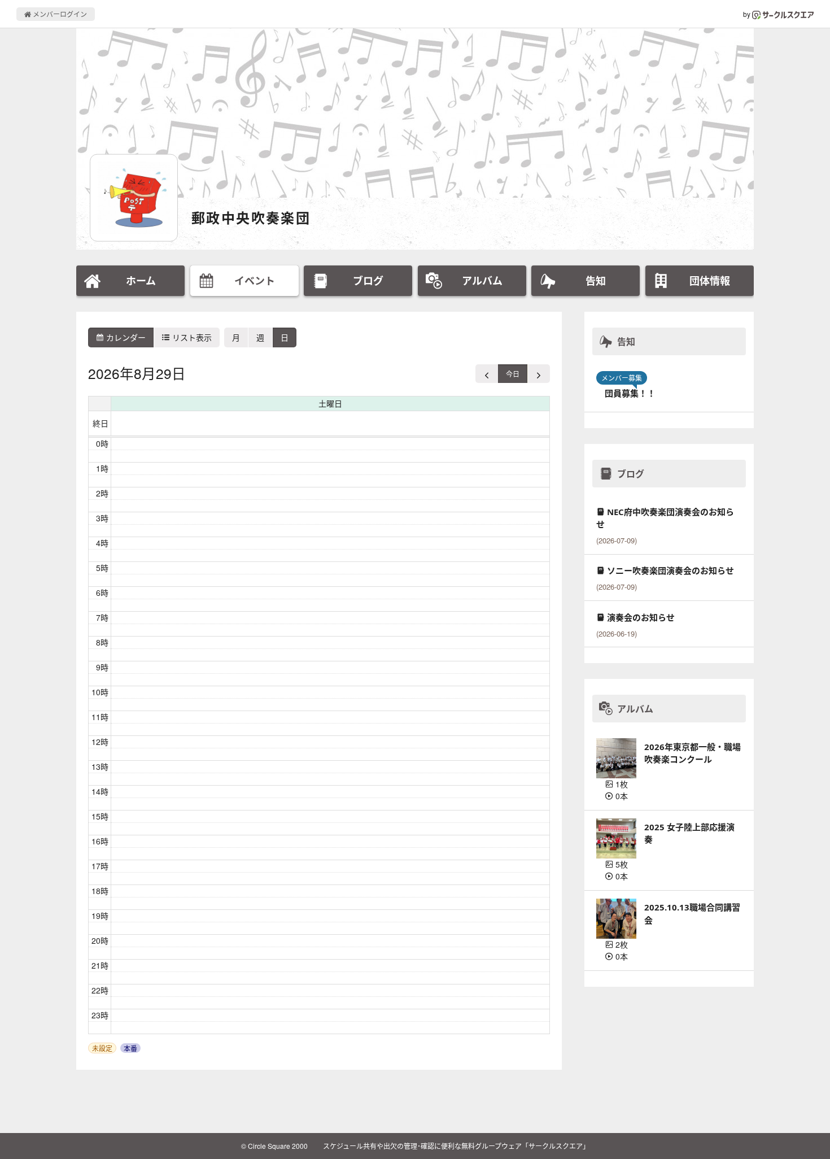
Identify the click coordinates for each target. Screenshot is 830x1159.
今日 (512, 373)
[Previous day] (487, 373)
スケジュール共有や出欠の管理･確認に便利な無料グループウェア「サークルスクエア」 (456, 1146)
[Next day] (538, 373)
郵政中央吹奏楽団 (251, 217)
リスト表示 (191, 337)
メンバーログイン (59, 14)
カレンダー (125, 337)
